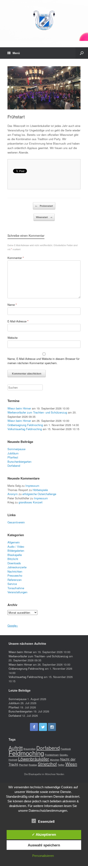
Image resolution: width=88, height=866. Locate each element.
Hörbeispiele (40, 490)
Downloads (14, 563)
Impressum (32, 486)
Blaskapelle (14, 555)
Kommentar (15, 258)
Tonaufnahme (15, 588)
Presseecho (14, 575)
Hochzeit (13, 759)
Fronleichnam (52, 754)
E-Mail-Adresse (17, 321)
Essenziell (46, 821)
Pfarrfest (12, 457)
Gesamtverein (16, 522)
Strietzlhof (47, 764)
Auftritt (16, 747)
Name (12, 305)
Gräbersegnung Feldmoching (25, 425)
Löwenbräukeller (33, 759)
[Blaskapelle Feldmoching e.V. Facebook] (34, 727)
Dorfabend (13, 466)
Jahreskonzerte (16, 567)
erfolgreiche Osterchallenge (39, 494)
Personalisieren (43, 855)
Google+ (12, 625)
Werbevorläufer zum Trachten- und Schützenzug (37, 412)
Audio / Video (15, 546)
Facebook (66, 748)
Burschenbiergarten (19, 462)
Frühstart (16, 116)
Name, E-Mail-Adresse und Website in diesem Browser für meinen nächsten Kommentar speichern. (43, 361)
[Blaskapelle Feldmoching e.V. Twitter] (43, 727)
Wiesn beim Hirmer (19, 408)
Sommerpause (16, 449)
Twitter (61, 764)
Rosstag (33, 764)
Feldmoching (26, 752)
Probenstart (44, 205)
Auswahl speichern (44, 845)
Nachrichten (14, 571)
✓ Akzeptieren (44, 834)
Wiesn (71, 764)
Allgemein (13, 542)
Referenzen (14, 580)
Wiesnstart (44, 217)
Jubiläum (13, 453)
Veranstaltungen (17, 592)
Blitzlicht (12, 559)
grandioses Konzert (31, 502)
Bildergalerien (15, 551)
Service (12, 584)
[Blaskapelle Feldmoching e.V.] (44, 20)
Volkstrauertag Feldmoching (24, 429)
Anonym (12, 494)
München (54, 759)
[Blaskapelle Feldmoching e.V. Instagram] (52, 727)
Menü (16, 53)
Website (12, 338)
